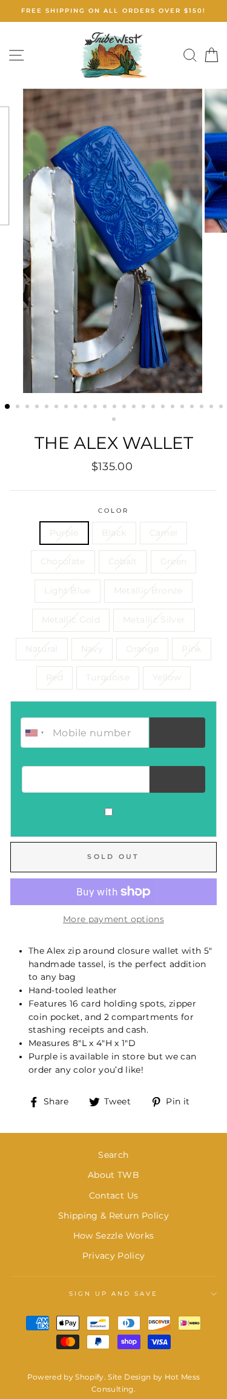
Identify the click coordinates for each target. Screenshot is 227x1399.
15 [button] (145, 408)
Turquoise (108, 677)
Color (113, 511)
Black (114, 533)
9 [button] (87, 408)
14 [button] (135, 408)
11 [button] (106, 408)
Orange (142, 649)
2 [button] (19, 408)
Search (113, 1155)
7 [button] (67, 408)
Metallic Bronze (148, 590)
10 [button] (96, 408)
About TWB (113, 1175)
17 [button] (164, 408)
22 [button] (212, 408)
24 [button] (115, 420)
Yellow (167, 677)
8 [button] (77, 408)
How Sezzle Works (113, 1235)
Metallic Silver (154, 619)
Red (54, 677)
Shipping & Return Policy (113, 1215)
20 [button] (193, 408)
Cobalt (122, 561)
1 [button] (8, 407)
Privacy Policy (113, 1255)
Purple (64, 533)
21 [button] (203, 408)
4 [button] (38, 408)
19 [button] (183, 408)
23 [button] (222, 408)
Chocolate (63, 561)
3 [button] (28, 408)
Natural (41, 649)
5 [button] (48, 408)
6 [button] (57, 408)
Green (173, 561)
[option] (113, 11)
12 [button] (116, 408)
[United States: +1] (35, 732)
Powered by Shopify (65, 1376)
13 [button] (125, 408)
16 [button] (154, 408)
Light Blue (67, 590)
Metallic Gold (71, 619)
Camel (164, 533)
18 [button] (174, 408)
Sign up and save (114, 1294)
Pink (191, 649)
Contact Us (113, 1195)
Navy (92, 649)
